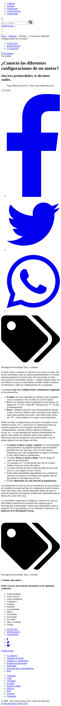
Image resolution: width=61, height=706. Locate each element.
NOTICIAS (12, 43)
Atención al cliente (15, 658)
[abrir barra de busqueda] (2, 18)
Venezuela (11, 696)
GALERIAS (12, 48)
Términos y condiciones (17, 660)
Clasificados (12, 8)
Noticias (10, 6)
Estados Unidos (14, 686)
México (10, 688)
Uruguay (11, 693)
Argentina (11, 676)
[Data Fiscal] (8, 703)
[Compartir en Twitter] (33, 250)
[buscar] (30, 22)
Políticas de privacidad (17, 663)
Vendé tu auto (7, 26)
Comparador (12, 13)
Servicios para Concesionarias (20, 668)
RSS (9, 671)
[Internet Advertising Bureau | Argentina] (22, 703)
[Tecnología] (7, 53)
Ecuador (10, 683)
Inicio (3, 36)
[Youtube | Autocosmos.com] (8, 646)
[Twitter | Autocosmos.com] (8, 643)
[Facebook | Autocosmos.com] (7, 639)
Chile (9, 678)
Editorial (12, 36)
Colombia (11, 681)
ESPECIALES (13, 46)
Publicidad (11, 666)
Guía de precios (14, 11)
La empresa (12, 655)
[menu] (15, 26)
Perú (9, 691)
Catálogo (11, 3)
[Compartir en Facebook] (33, 196)
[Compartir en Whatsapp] (33, 311)
